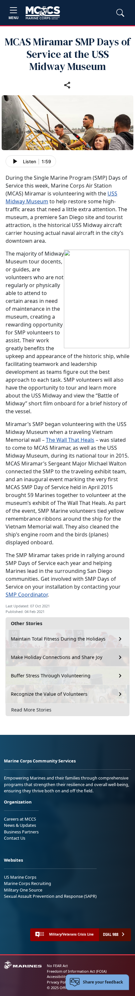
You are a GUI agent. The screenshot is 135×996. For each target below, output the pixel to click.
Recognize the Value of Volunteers (49, 694)
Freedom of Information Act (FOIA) (76, 971)
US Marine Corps (20, 877)
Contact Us (14, 838)
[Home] (43, 13)
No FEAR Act (57, 965)
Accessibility (57, 976)
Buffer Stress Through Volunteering (50, 675)
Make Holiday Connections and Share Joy (56, 657)
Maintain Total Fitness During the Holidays (58, 639)
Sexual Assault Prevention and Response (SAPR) (50, 896)
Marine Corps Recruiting (27, 883)
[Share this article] (67, 84)
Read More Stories (31, 710)
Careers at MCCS (20, 819)
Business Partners (21, 832)
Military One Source (23, 890)
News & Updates (20, 825)
